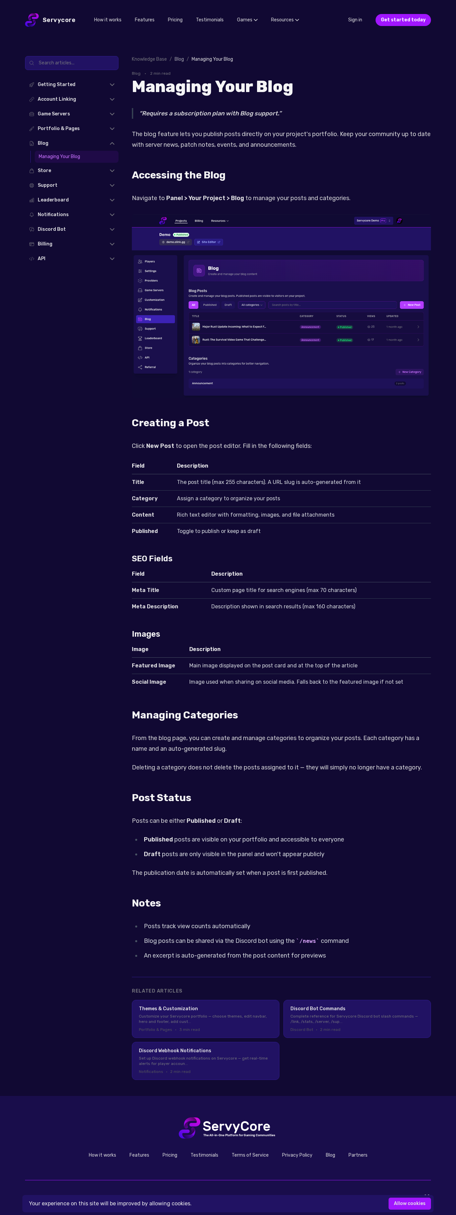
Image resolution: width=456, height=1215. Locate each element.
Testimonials (210, 20)
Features (145, 20)
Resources (282, 20)
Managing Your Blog (59, 156)
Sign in (355, 20)
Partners (358, 1155)
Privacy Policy (297, 1155)
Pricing (175, 20)
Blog (330, 1155)
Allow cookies (410, 1203)
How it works (108, 20)
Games (244, 20)
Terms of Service (250, 1155)
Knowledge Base (149, 59)
